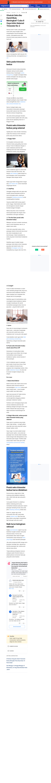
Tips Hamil (13, 12)
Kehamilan (8, 12)
